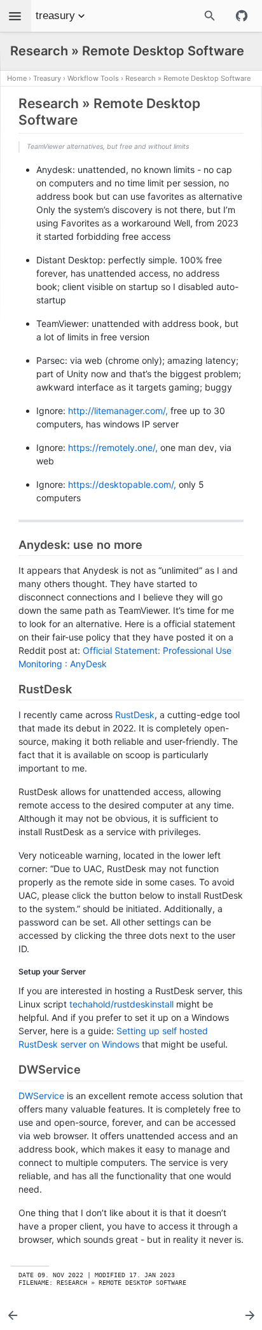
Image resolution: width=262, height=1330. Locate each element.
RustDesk (135, 714)
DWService (41, 1095)
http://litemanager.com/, (118, 410)
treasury (55, 16)
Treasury (47, 78)
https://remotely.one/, (113, 447)
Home (17, 78)
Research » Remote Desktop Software (188, 78)
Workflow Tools (93, 78)
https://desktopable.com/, (122, 484)
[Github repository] (242, 16)
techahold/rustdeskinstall (121, 1004)
